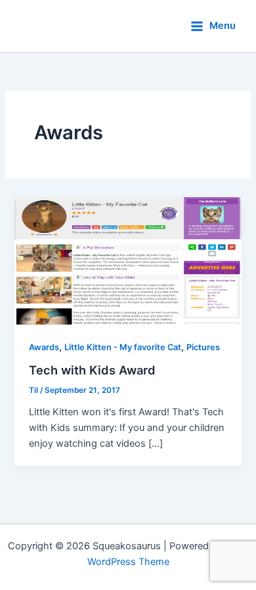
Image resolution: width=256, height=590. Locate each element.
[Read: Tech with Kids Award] (127, 260)
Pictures (203, 347)
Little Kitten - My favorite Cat (122, 347)
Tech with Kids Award (92, 370)
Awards (44, 347)
